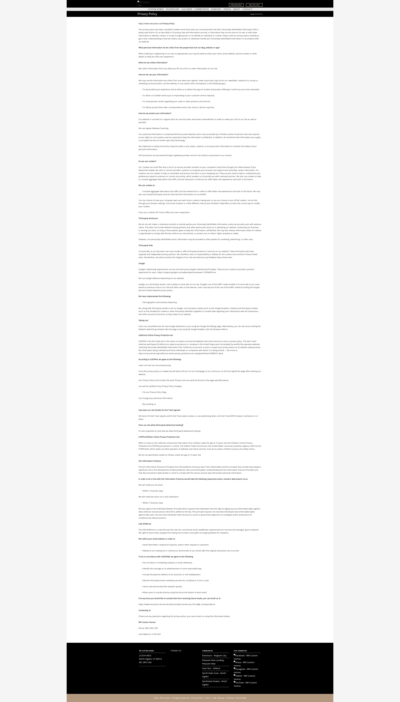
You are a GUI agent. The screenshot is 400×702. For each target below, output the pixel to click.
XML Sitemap (218, 698)
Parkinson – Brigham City (214, 655)
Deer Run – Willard (211, 668)
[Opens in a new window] (247, 655)
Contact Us (176, 650)
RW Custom (165, 698)
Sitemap (230, 698)
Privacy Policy (197, 698)
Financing (236, 5)
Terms (208, 698)
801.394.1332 (254, 5)
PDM (244, 698)
